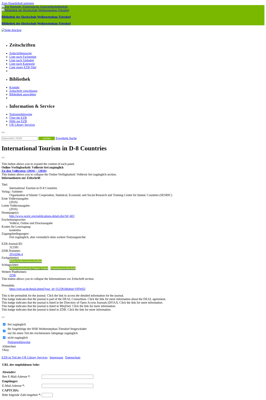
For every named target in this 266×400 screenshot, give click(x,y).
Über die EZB (18, 117)
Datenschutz (72, 357)
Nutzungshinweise (20, 114)
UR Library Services (22, 124)
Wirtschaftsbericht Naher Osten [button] (29, 268)
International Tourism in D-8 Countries (54, 148)
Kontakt (14, 87)
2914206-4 (16, 254)
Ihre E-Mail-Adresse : (16, 376)
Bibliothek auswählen (22, 94)
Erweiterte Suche (66, 138)
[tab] (133, 167)
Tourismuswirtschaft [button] (63, 268)
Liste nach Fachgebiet (22, 56)
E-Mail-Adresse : (13, 385)
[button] (32, 167)
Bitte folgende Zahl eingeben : (21, 394)
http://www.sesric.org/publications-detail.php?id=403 (41, 216)
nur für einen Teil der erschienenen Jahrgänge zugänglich (43, 333)
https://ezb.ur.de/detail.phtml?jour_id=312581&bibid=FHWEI (47, 289)
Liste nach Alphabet (21, 60)
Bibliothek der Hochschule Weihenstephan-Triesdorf (36, 17)
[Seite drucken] (11, 30)
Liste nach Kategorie (22, 63)
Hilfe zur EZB (18, 121)
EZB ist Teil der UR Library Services (25, 357)
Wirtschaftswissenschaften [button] (26, 261)
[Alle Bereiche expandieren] (3, 157)
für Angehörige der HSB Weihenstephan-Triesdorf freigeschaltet (47, 328)
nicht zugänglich (18, 337)
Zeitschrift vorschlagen (23, 91)
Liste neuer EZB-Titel (22, 67)
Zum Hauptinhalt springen (18, 3)
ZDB (12, 275)
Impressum (56, 357)
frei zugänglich (17, 324)
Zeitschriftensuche (20, 53)
